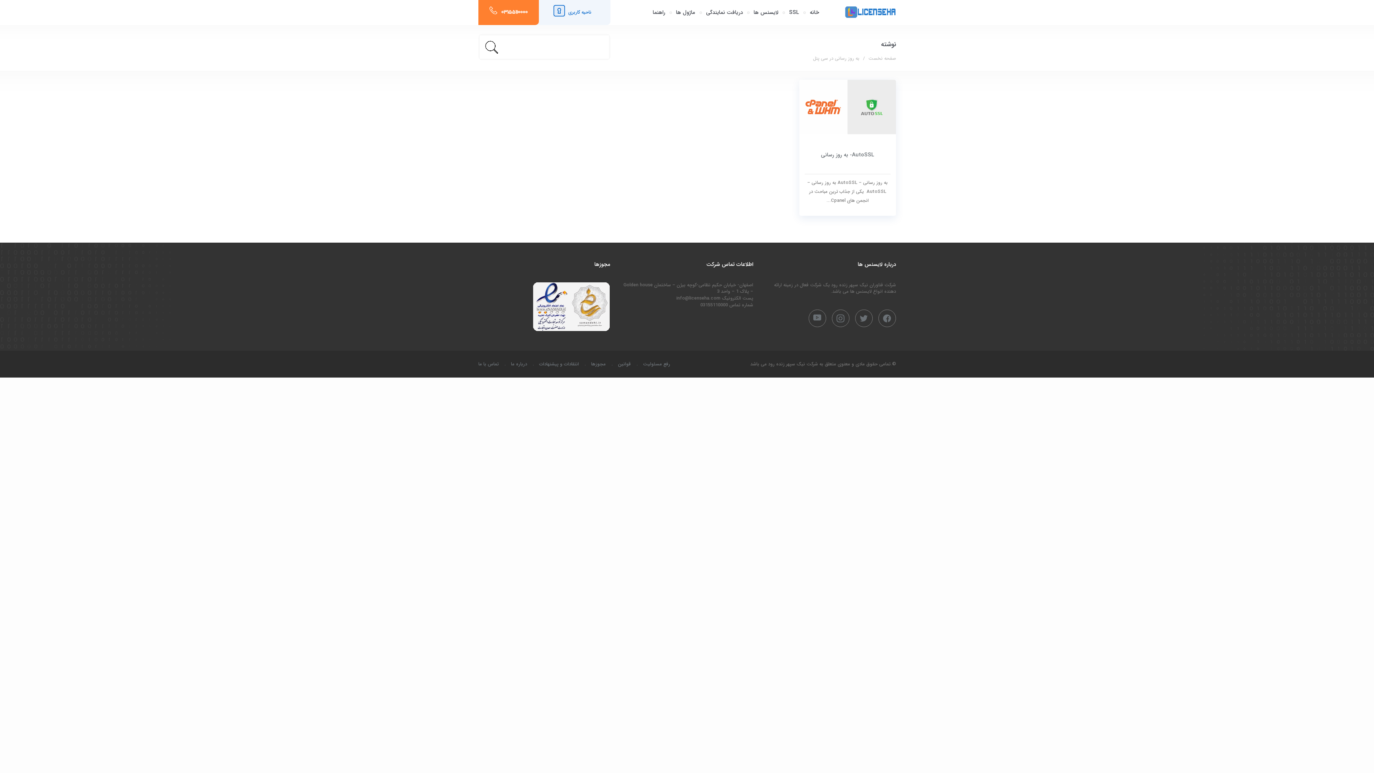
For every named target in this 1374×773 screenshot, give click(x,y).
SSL (794, 12)
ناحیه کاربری (579, 12)
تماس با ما (488, 364)
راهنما (659, 12)
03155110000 (514, 12)
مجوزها (598, 364)
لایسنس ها (766, 12)
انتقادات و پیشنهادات (559, 364)
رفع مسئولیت (656, 364)
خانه (814, 12)
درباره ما (519, 364)
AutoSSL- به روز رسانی (847, 155)
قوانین (624, 364)
